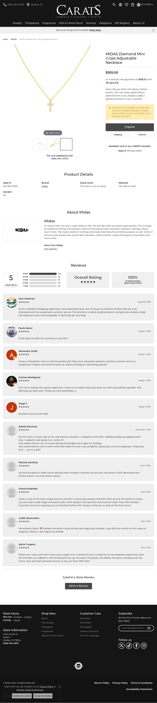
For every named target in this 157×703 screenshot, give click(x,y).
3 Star (25, 280)
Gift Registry (122, 23)
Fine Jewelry (50, 249)
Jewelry (17, 23)
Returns (142, 135)
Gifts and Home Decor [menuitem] (52, 635)
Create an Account (89, 631)
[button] (114, 5)
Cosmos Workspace (29, 377)
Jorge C (23, 404)
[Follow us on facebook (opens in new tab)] (136, 646)
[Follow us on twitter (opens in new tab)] (122, 646)
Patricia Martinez (28, 463)
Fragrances (49, 23)
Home (5, 39)
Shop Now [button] (95, 30)
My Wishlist (85, 622)
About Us (138, 23)
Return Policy (101, 683)
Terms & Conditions (141, 683)
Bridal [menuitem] (44, 618)
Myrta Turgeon (27, 544)
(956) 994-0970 (59, 159)
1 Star (25, 286)
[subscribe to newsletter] (149, 628)
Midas (45, 186)
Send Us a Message (89, 635)
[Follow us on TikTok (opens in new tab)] (129, 646)
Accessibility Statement (139, 689)
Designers (105, 23)
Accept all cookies (43, 696)
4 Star (25, 277)
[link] (13, 5)
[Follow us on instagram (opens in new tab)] (144, 646)
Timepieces (32, 23)
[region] (53, 90)
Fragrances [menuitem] (47, 631)
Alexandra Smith (28, 351)
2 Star (25, 283)
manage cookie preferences (29, 690)
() (59, 274)
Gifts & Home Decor (71, 23)
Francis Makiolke (28, 489)
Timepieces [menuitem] (47, 627)
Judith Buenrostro (29, 518)
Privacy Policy (120, 683)
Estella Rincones (28, 427)
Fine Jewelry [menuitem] (48, 622)
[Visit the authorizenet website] (78, 666)
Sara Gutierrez (27, 299)
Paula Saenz (26, 328)
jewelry (14, 39)
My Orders (85, 618)
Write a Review (78, 586)
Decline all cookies (22, 696)
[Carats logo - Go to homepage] (78, 11)
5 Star (25, 274)
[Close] (153, 30)
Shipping (118, 135)
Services (91, 23)
